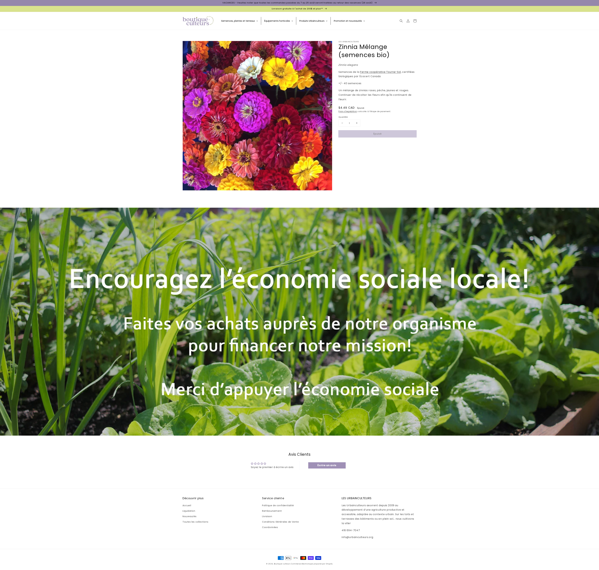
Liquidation (189, 510)
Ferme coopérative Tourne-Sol (380, 72)
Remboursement (272, 510)
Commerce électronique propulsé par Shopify (312, 564)
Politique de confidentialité (278, 505)
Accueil (187, 505)
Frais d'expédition (347, 111)
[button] (401, 20)
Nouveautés (190, 516)
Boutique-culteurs (282, 564)
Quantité (343, 117)
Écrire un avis (326, 465)
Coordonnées (270, 527)
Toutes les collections (195, 521)
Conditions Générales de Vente (280, 521)
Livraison (267, 516)
